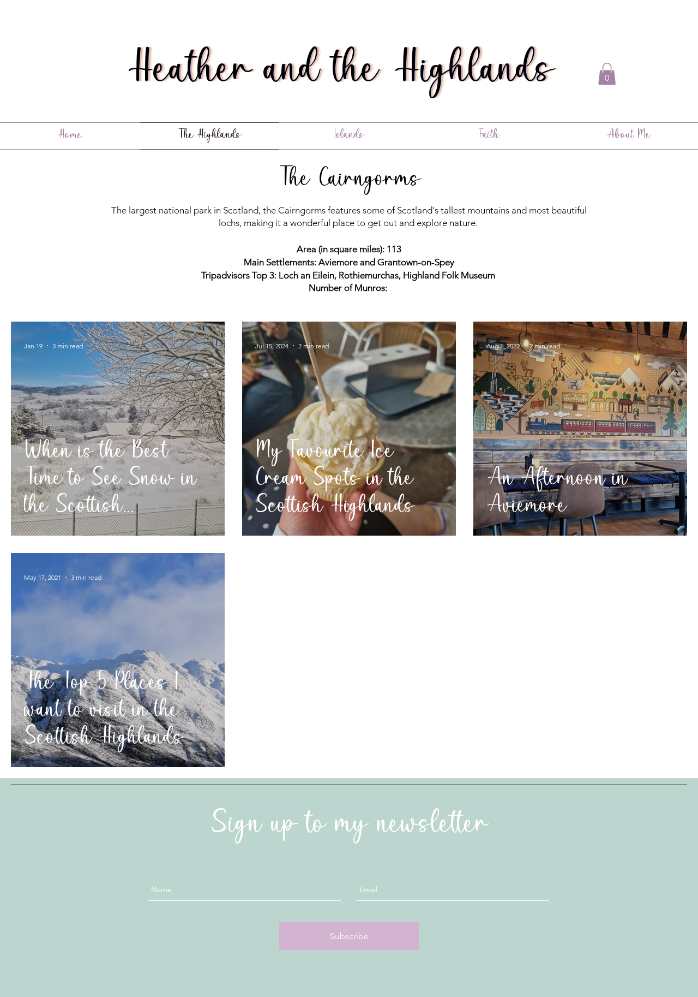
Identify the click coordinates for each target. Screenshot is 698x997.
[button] (607, 74)
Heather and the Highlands (347, 72)
